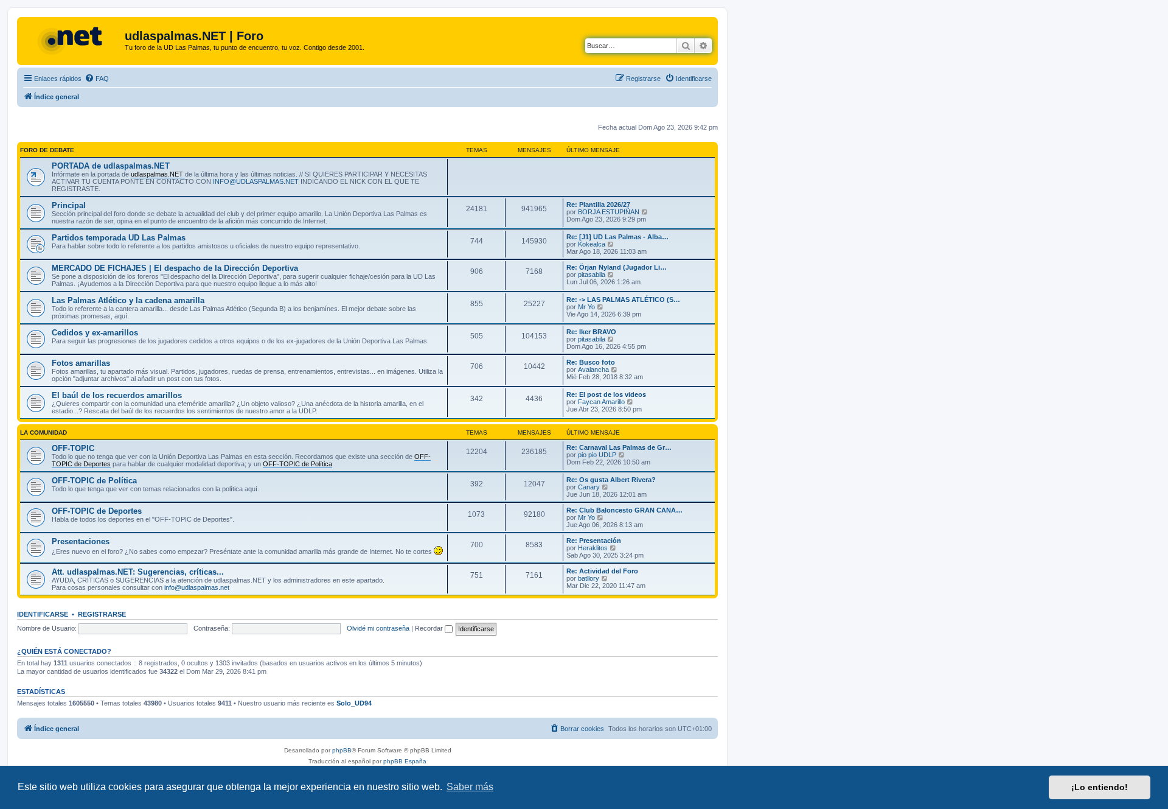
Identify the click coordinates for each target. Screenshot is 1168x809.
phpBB (342, 750)
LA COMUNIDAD (43, 432)
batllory (588, 578)
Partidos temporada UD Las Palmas (119, 237)
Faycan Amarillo (601, 401)
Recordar (430, 628)
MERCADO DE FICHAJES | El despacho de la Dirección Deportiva (175, 268)
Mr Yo (586, 306)
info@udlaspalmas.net (196, 587)
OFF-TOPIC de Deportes (97, 511)
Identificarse (42, 614)
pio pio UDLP (597, 454)
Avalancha (593, 369)
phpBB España (404, 761)
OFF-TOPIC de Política (94, 480)
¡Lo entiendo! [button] (1099, 787)
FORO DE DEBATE (47, 150)
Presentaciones (80, 541)
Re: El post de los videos (606, 394)
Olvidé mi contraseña (378, 628)
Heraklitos (593, 548)
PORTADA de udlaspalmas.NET (111, 165)
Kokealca (591, 244)
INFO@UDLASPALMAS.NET (256, 181)
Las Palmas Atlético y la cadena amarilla (128, 300)
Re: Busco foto (590, 362)
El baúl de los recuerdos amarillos (117, 395)
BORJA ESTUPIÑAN (608, 211)
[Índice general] (72, 39)
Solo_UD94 (354, 703)
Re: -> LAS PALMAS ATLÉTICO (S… (623, 299)
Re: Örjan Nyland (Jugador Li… (616, 267)
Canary (589, 487)
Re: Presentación (593, 540)
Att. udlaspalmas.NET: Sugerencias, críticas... (138, 571)
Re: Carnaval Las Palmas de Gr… (619, 447)
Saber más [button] (470, 787)
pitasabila (591, 274)
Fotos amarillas (81, 363)
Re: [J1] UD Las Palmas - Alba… (617, 236)
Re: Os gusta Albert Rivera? (611, 479)
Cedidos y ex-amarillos (95, 332)
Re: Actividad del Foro (602, 571)
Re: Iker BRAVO (591, 331)
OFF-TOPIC (73, 448)
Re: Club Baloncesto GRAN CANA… (624, 510)
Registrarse (102, 614)
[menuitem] (97, 78)
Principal (69, 205)
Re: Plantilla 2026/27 (598, 204)
